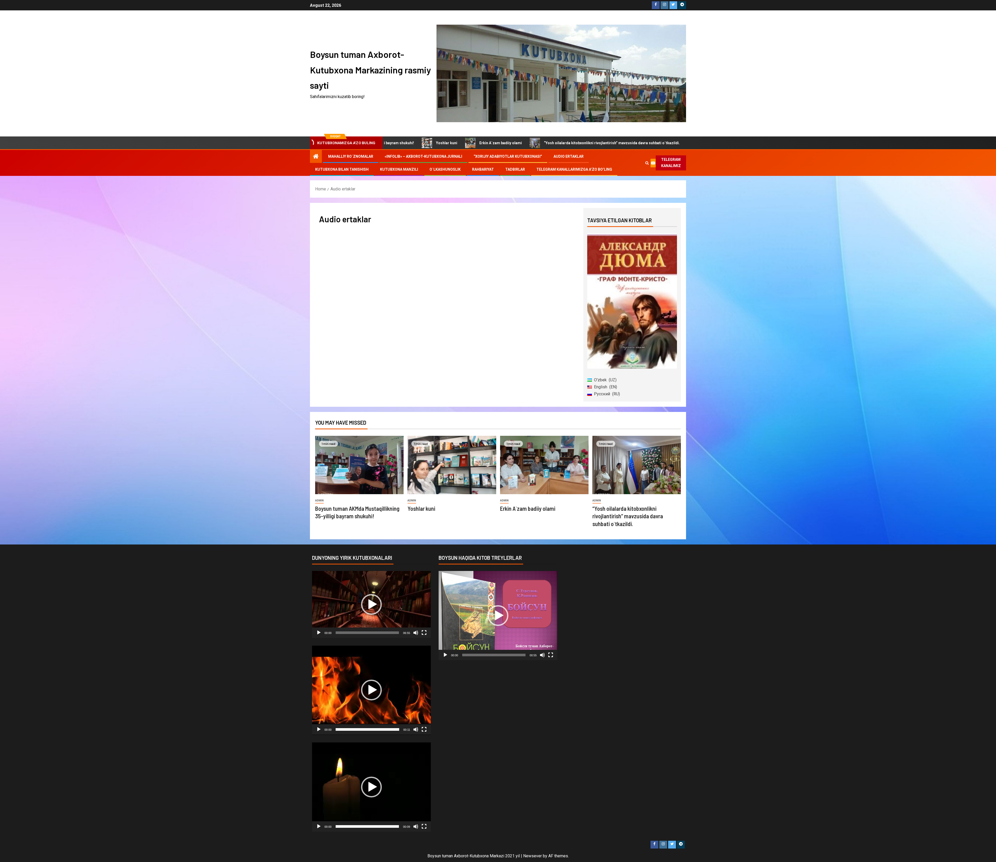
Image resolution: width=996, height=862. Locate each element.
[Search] (647, 163)
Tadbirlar (515, 169)
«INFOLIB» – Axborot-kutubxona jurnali (423, 156)
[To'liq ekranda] (424, 632)
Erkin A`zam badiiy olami (427, 143)
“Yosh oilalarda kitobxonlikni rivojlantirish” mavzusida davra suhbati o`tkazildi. (539, 143)
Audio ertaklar (569, 156)
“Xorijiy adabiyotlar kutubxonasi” (508, 156)
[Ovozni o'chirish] (415, 632)
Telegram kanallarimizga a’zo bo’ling (574, 169)
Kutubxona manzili (399, 169)
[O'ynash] (318, 632)
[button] (371, 604)
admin (319, 500)
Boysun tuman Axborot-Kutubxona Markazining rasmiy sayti (370, 70)
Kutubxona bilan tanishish (342, 169)
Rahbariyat (483, 169)
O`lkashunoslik (445, 169)
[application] (371, 604)
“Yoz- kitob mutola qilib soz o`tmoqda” (662, 143)
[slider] (367, 632)
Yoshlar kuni (421, 508)
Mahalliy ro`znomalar (350, 156)
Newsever (532, 855)
